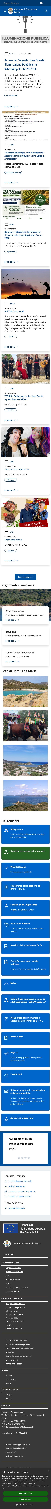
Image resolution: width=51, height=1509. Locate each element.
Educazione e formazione (16, 1340)
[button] (25, 1504)
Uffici (8, 1275)
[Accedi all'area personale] (41, 3)
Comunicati (10, 1379)
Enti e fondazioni (13, 1279)
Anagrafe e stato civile (15, 1303)
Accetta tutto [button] (25, 1493)
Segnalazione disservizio (16, 1448)
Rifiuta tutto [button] (25, 1499)
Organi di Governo (13, 1267)
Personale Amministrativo (17, 1287)
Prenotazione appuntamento (18, 1444)
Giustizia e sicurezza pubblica (18, 1344)
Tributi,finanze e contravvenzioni (19, 1348)
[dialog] (25, 1488)
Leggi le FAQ (11, 1452)
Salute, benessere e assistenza (18, 1356)
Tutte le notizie (24, 576)
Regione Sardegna (11, 2)
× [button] (48, 1471)
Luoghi (8, 1394)
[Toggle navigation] (4, 10)
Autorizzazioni (12, 1360)
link (3, 1488)
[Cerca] (45, 10)
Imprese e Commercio (15, 1314)
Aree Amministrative (14, 1271)
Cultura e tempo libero (15, 1307)
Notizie (12, 303)
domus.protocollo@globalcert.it (19, 1426)
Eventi (8, 1398)
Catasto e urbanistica (15, 1321)
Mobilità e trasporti (14, 1328)
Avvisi (11, 53)
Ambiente (10, 1352)
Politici (8, 1283)
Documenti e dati (13, 1291)
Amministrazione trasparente (18, 1468)
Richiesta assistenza (14, 1456)
